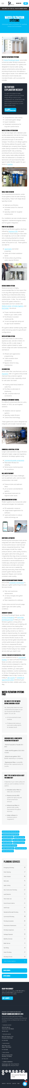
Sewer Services (6, 970)
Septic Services (6, 976)
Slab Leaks (6, 881)
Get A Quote (10, 110)
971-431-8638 (5, 1049)
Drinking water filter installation (9, 845)
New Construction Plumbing (10, 890)
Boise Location (6, 1052)
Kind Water (5, 308)
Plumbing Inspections (9, 930)
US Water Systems (17, 306)
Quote (26, 3)
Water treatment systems (8, 848)
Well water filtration (7, 840)
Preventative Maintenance (10, 925)
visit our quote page (7, 992)
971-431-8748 (5, 1040)
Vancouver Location (7, 1025)
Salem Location (6, 1043)
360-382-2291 (18, 3)
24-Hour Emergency (8, 617)
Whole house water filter (21, 848)
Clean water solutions (7, 842)
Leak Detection (7, 894)
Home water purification (8, 851)
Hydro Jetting (7, 885)
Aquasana (5, 374)
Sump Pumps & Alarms (9, 903)
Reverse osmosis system (19, 842)
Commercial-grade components (14, 460)
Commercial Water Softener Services (10, 834)
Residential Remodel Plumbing (11, 912)
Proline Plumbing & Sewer (11, 60)
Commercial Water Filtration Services (11, 831)
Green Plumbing (7, 952)
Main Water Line (8, 898)
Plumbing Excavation (9, 921)
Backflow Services (8, 939)
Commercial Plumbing (9, 916)
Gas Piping (6, 947)
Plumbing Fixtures (8, 956)
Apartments (8, 249)
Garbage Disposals (8, 934)
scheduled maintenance (16, 582)
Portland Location (7, 1034)
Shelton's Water (6, 306)
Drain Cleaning (7, 872)
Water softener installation (19, 840)
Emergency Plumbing (9, 867)
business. (10, 164)
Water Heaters (7, 876)
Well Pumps (6, 907)
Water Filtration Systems (10, 961)
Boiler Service (7, 943)
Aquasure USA (13, 231)
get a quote (11, 677)
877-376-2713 (5, 1058)
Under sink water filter (19, 837)
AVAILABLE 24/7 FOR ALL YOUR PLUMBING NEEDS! (14, 8)
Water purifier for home (8, 837)
